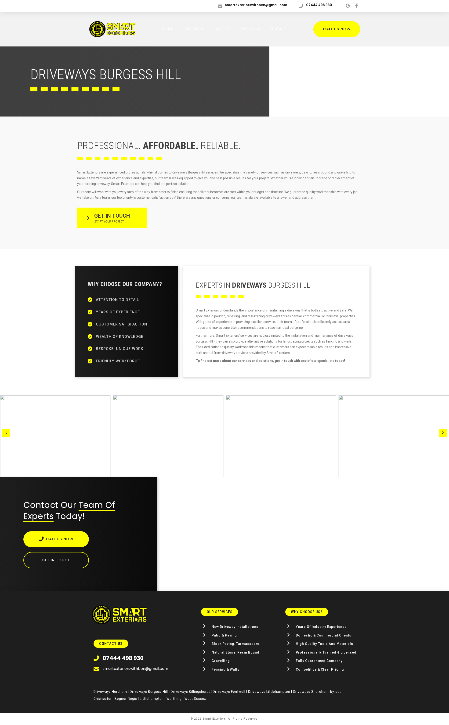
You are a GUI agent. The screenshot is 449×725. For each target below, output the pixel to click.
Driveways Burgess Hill (149, 691)
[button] (112, 218)
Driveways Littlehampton (269, 691)
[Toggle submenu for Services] (203, 29)
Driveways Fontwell (229, 691)
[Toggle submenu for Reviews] (258, 29)
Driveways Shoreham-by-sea (317, 691)
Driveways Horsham (110, 691)
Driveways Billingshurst (190, 691)
